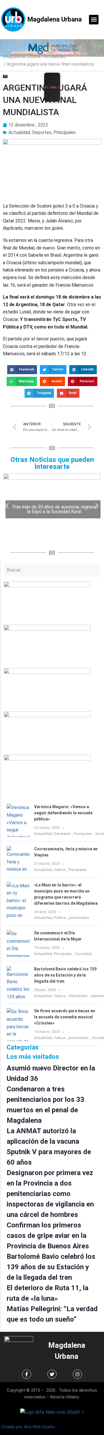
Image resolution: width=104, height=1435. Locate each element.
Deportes (41, 132)
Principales (64, 132)
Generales (62, 833)
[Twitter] (52, 1374)
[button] (94, 19)
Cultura (59, 870)
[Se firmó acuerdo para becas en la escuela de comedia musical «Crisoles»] (18, 1024)
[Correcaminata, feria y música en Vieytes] (18, 859)
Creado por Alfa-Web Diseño (28, 1427)
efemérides (78, 996)
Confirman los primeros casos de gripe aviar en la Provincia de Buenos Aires (48, 1235)
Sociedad (83, 954)
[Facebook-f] (26, 1374)
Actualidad (55, 56)
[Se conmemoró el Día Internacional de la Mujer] (18, 943)
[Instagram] (77, 1374)
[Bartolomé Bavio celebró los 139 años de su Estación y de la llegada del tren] (18, 982)
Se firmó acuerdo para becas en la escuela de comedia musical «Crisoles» (64, 1017)
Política (60, 917)
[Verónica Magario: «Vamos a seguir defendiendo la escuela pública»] (18, 820)
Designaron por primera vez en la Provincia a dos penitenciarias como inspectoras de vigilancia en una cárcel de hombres (50, 1194)
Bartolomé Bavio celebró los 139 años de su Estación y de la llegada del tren (65, 975)
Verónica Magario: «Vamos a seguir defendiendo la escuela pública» (63, 812)
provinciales (79, 917)
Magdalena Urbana (54, 19)
